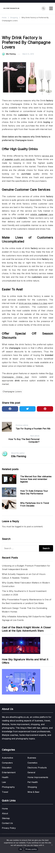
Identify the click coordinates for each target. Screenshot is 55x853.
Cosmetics (32, 762)
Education (7, 767)
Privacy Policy (9, 828)
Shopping (7, 31)
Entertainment (8, 772)
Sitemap (6, 818)
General (31, 772)
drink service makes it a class (33, 303)
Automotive (7, 757)
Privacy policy (31, 849)
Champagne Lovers (12, 391)
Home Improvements (38, 777)
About (5, 813)
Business (32, 757)
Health (5, 777)
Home (5, 808)
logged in (19, 526)
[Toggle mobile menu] (51, 8)
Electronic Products (37, 767)
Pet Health (33, 782)
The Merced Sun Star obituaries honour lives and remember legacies (36, 479)
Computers (7, 762)
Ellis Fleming (11, 54)
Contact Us (7, 823)
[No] (52, 845)
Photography (8, 787)
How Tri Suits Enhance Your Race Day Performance (34, 492)
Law (4, 782)
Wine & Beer (34, 792)
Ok (21, 849)
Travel (5, 792)
